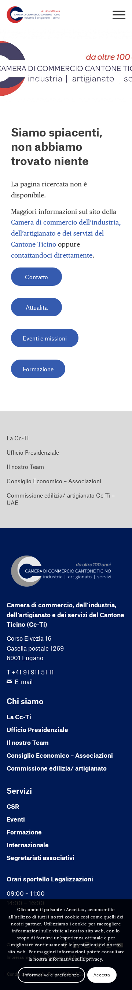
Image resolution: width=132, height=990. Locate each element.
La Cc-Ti (18, 437)
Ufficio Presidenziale (33, 452)
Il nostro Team (25, 466)
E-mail (24, 681)
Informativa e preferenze (51, 975)
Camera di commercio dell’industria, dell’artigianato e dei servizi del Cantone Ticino (66, 233)
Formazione (24, 832)
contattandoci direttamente (51, 255)
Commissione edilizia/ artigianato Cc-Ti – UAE (61, 499)
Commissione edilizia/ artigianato (57, 768)
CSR (13, 806)
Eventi (16, 819)
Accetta (102, 975)
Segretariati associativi (40, 857)
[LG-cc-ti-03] (54, 14)
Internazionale (28, 844)
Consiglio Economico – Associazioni (54, 480)
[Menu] (115, 14)
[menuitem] (115, 14)
